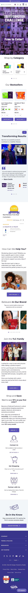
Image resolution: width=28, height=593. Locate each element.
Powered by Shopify (21, 565)
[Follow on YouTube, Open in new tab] (16, 556)
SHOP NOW (13, 473)
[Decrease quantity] (3, 115)
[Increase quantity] (7, 115)
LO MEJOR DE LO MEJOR (10, 227)
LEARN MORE (13, 388)
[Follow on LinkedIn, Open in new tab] (23, 556)
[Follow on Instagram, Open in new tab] (10, 556)
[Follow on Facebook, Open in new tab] (4, 556)
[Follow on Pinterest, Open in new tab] (13, 556)
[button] (11, 78)
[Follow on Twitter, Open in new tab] (7, 556)
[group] (14, 31)
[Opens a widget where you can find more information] (22, 590)
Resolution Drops (4, 235)
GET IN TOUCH (13, 452)
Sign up (13, 430)
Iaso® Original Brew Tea (6, 103)
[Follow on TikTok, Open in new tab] (20, 556)
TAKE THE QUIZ (13, 294)
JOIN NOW (13, 494)
